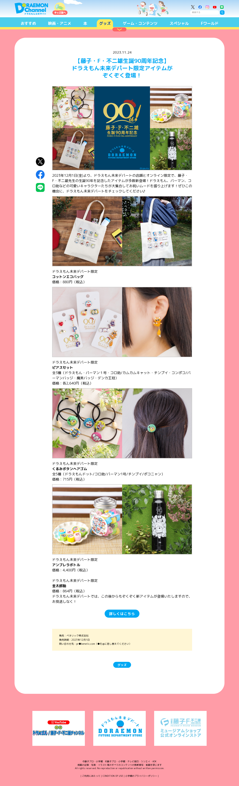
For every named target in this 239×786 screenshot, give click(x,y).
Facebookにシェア (40, 174)
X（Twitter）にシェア (40, 161)
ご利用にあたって (91, 775)
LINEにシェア (40, 187)
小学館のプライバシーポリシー (141, 775)
